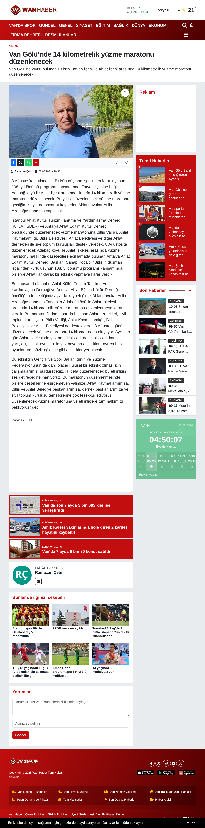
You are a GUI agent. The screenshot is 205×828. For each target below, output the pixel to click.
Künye (120, 814)
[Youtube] (173, 763)
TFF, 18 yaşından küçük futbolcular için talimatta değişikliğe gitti (30, 671)
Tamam (191, 822)
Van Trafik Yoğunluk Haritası (173, 791)
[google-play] (166, 772)
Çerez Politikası (35, 814)
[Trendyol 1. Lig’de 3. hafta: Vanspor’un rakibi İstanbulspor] (110, 614)
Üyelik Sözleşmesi (82, 814)
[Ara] (185, 25)
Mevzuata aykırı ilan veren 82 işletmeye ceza (180, 389)
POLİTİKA (176, 340)
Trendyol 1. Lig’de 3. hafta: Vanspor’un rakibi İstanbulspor (110, 632)
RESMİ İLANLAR (60, 35)
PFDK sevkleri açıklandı (70, 628)
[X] (158, 763)
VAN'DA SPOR (22, 25)
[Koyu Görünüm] (191, 25)
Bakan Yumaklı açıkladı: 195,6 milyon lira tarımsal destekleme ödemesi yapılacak (179, 309)
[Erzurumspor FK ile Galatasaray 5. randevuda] (30, 614)
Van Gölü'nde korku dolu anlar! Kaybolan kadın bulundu (179, 329)
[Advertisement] (84, 458)
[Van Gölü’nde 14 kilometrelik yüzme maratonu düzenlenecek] (71, 121)
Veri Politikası (105, 814)
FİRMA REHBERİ (26, 35)
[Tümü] (191, 290)
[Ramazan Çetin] (22, 575)
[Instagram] (166, 763)
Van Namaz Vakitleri (123, 791)
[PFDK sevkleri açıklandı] (70, 614)
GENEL (66, 25)
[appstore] (145, 772)
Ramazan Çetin (23, 171)
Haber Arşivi (163, 799)
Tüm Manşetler (72, 799)
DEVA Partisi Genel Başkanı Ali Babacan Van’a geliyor (179, 369)
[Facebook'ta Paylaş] (13, 162)
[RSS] (181, 763)
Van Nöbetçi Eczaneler (32, 791)
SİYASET (84, 25)
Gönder (20, 735)
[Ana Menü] (185, 34)
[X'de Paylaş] (20, 162)
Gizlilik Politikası (58, 814)
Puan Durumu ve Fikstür (32, 799)
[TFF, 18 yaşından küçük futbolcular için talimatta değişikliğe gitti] (30, 654)
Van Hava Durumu (76, 791)
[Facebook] (151, 763)
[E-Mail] (38, 581)
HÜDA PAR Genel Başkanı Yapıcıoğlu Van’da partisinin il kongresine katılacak (178, 349)
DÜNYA (138, 25)
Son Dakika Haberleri (122, 799)
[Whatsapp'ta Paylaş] (28, 162)
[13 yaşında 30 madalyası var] (110, 654)
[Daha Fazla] (36, 162)
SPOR (13, 46)
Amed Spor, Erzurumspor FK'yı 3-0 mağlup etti (69, 671)
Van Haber (176, 320)
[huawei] (186, 772)
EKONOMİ (158, 25)
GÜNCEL (47, 25)
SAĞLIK (120, 25)
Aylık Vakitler (150, 474)
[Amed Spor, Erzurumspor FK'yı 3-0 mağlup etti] (70, 654)
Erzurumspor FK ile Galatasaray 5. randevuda (27, 632)
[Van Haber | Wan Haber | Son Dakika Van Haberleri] (34, 10)
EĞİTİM (103, 25)
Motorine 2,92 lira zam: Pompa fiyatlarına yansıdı (179, 408)
